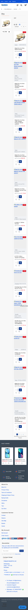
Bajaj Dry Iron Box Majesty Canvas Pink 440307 (20, 190)
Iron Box (15, 9)
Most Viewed (5, 443)
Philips (16, 349)
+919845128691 (8, 572)
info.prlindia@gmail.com (13, 583)
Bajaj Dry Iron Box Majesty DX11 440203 (20, 155)
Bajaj (16, 44)
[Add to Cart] (3, 463)
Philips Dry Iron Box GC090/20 (20, 353)
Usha (16, 217)
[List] (16, 24)
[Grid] (14, 24)
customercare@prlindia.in (13, 587)
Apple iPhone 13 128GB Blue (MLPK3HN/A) (20, 459)
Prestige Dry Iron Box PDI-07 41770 (20, 287)
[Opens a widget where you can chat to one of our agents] (22, 607)
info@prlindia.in (17, 580)
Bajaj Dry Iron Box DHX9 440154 (19, 48)
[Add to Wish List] (16, 57)
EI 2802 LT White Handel (19, 223)
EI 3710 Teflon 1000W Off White (19, 257)
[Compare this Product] (19, 57)
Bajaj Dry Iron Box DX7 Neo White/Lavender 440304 (19, 85)
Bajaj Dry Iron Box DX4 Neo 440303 (19, 384)
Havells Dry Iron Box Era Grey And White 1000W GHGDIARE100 (20, 419)
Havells (16, 314)
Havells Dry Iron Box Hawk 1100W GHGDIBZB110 (20, 322)
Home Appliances (7, 9)
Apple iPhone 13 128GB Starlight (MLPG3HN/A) (7, 459)
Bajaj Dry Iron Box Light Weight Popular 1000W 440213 (19, 122)
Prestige (17, 283)
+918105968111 (17, 572)
